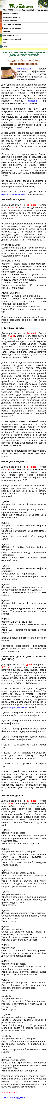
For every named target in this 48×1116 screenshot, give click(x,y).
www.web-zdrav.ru (10, 1086)
